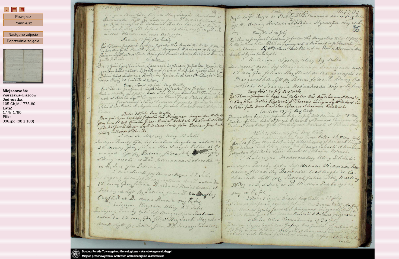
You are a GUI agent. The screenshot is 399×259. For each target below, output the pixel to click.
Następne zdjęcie (23, 34)
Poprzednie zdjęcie (23, 41)
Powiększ (23, 16)
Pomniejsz (23, 23)
